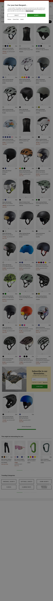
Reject (17, 15)
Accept (36, 15)
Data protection (29, 11)
